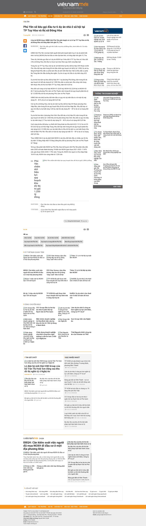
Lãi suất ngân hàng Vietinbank (74, 496)
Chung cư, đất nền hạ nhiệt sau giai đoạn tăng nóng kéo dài (113, 70)
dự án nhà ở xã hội (53, 238)
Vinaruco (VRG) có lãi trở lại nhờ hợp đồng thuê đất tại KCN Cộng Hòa (112, 116)
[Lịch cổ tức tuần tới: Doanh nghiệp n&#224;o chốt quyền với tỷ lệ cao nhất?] (100, 39)
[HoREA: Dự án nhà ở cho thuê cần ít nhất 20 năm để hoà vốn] (80, 281)
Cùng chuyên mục (32, 304)
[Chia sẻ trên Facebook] (25, 46)
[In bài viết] (84, 35)
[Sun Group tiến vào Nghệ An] (64, 324)
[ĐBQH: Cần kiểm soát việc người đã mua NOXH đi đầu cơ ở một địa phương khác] (34, 259)
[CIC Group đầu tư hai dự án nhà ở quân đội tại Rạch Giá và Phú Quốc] (29, 311)
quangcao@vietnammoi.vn (103, 514)
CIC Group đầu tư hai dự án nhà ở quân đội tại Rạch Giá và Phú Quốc (45, 310)
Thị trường (42, 16)
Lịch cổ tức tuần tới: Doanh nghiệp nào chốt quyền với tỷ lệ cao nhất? (114, 38)
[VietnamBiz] (101, 31)
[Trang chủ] (25, 16)
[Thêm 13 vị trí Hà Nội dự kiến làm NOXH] (80, 257)
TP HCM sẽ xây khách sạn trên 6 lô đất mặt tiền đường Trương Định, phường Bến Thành (77, 363)
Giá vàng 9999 (43, 491)
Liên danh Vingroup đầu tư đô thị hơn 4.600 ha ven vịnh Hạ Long (112, 99)
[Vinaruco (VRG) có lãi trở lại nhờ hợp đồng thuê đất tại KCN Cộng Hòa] (98, 121)
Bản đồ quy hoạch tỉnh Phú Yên (73, 241)
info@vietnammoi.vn (32, 522)
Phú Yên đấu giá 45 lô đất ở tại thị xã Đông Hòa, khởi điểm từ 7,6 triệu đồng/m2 (63, 47)
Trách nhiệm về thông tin (30, 523)
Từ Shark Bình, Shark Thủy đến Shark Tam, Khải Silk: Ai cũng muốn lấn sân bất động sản (112, 134)
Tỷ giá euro (93, 491)
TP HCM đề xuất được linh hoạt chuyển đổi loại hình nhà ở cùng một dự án (57, 295)
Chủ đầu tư (58, 16)
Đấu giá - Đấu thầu (70, 16)
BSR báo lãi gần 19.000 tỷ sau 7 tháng (114, 58)
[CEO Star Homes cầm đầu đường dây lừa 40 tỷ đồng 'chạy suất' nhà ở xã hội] (57, 259)
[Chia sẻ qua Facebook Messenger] (25, 50)
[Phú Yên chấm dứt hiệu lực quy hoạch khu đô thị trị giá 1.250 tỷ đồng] (67, 179)
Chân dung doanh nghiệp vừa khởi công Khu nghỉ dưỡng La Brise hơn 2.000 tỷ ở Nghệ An (46, 335)
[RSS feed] (35, 12)
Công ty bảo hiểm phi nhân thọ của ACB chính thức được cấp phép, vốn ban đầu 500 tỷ (114, 83)
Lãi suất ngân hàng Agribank (97, 494)
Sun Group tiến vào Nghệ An (80, 320)
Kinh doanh (83, 16)
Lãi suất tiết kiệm (69, 494)
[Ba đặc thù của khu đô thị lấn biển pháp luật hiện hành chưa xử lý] (30, 382)
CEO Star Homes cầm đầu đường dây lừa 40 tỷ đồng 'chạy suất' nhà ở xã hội (56, 272)
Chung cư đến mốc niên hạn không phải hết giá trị (51, 467)
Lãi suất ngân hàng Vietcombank (96, 496)
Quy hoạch (32, 16)
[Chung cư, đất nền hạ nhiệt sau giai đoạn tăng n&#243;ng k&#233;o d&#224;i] (100, 72)
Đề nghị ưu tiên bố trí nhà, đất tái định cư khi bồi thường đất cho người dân (78, 472)
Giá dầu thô (69, 491)
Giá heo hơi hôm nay (81, 491)
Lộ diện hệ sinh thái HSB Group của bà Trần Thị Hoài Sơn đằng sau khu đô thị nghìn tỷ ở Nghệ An (42, 369)
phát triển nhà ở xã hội (68, 238)
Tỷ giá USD (102, 491)
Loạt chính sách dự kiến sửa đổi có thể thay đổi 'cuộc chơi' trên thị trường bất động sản (77, 415)
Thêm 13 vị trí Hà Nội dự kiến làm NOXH (80, 271)
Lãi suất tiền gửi (81, 494)
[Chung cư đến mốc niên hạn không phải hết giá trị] (29, 469)
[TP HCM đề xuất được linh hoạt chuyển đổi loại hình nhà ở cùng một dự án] (57, 282)
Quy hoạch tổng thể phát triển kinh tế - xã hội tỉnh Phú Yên (62, 245)
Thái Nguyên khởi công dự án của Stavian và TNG (81, 333)
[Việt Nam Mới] (73, 5)
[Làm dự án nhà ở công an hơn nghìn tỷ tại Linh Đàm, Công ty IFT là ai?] (64, 311)
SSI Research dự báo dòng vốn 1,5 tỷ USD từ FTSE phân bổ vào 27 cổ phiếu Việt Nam (114, 49)
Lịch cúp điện (44, 494)
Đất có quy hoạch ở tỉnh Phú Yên (33, 245)
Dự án (50, 16)
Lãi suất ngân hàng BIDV (54, 496)
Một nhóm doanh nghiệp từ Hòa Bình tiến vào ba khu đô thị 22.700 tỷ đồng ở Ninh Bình (46, 322)
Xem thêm (117, 186)
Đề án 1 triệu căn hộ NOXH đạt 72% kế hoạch (33, 294)
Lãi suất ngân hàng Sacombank (35, 496)
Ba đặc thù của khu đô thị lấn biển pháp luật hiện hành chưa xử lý (50, 380)
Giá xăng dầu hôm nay (57, 491)
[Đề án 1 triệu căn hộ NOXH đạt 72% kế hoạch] (34, 281)
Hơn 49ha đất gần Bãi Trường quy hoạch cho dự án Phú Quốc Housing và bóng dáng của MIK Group (111, 166)
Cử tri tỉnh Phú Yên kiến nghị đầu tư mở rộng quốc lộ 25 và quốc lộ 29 (58, 210)
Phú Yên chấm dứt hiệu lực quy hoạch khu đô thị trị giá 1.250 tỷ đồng (37, 179)
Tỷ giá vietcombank (32, 494)
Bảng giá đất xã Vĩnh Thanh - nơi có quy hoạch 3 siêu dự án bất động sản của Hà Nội (77, 382)
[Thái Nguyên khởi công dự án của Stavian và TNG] (64, 338)
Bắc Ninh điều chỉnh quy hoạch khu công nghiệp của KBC (112, 152)
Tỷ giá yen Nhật (113, 491)
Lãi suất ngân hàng (56, 494)
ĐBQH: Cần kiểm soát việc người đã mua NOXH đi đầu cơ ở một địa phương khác (33, 272)
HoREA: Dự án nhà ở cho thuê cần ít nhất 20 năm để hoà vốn (80, 295)
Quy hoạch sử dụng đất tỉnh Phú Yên (51, 241)
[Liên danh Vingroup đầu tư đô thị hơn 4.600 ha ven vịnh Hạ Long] (98, 104)
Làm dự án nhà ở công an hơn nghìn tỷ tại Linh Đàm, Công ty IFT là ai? (81, 310)
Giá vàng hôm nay (31, 491)
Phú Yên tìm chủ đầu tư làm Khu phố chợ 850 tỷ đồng (58, 205)
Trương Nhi (26, 35)
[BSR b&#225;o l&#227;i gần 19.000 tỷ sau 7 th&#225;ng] (100, 61)
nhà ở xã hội (27, 238)
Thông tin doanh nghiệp (106, 94)
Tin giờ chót (31, 357)
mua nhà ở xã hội (39, 238)
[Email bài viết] (87, 35)
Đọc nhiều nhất (72, 357)
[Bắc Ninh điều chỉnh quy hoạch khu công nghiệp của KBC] (98, 155)
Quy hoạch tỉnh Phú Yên (31, 241)
